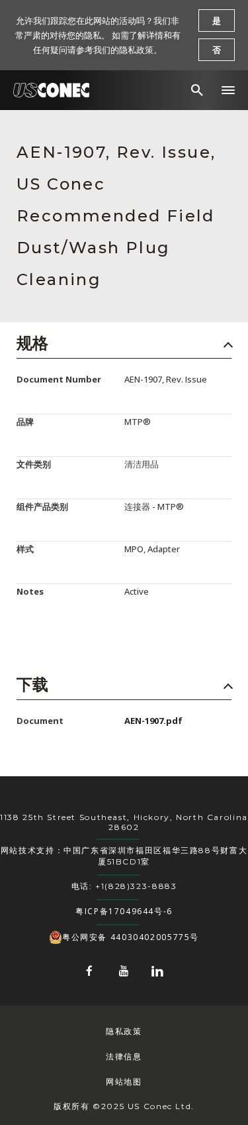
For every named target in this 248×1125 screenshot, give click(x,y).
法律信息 (124, 1056)
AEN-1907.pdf (153, 721)
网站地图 (124, 1081)
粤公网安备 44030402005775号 (130, 937)
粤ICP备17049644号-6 (124, 911)
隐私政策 (124, 1031)
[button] (228, 90)
